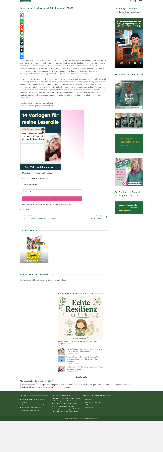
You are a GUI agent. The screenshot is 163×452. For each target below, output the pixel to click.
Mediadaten (89, 407)
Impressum (89, 399)
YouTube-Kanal (125, 208)
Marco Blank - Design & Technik (32, 407)
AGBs (87, 405)
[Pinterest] (64, 25)
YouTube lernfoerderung (128, 11)
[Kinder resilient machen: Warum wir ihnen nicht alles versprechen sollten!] (81, 318)
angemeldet (31, 280)
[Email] (64, 18)
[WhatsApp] (64, 22)
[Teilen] (64, 57)
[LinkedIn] (64, 32)
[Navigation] (140, 1)
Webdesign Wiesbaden (38, 405)
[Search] (130, 1)
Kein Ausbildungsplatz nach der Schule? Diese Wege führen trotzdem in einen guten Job (85, 350)
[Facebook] (64, 14)
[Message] (64, 36)
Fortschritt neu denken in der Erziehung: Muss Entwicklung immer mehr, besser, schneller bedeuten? (83, 359)
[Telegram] (64, 54)
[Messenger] (64, 46)
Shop (123, 148)
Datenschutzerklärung (64, 204)
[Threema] (64, 43)
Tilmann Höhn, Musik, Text (31, 410)
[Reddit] (64, 29)
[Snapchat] (64, 50)
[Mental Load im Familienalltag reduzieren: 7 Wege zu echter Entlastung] (61, 369)
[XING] (64, 39)
